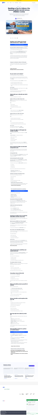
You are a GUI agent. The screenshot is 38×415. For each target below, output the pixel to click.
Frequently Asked (27, 394)
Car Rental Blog (16, 2)
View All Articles (31, 365)
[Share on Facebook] (14, 38)
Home (8, 2)
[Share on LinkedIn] (15, 38)
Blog (20, 6)
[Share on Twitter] (12, 38)
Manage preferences (3, 413)
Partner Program (23, 394)
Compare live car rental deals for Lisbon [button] (19, 44)
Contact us (20, 2)
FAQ (13, 2)
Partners (11, 2)
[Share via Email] (17, 38)
